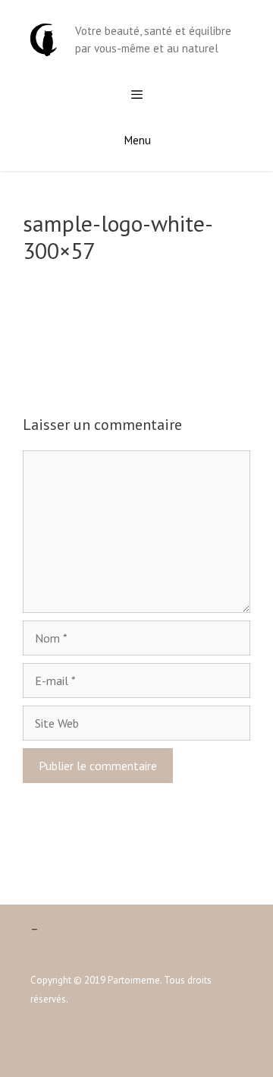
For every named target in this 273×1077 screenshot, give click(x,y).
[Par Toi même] (43, 38)
